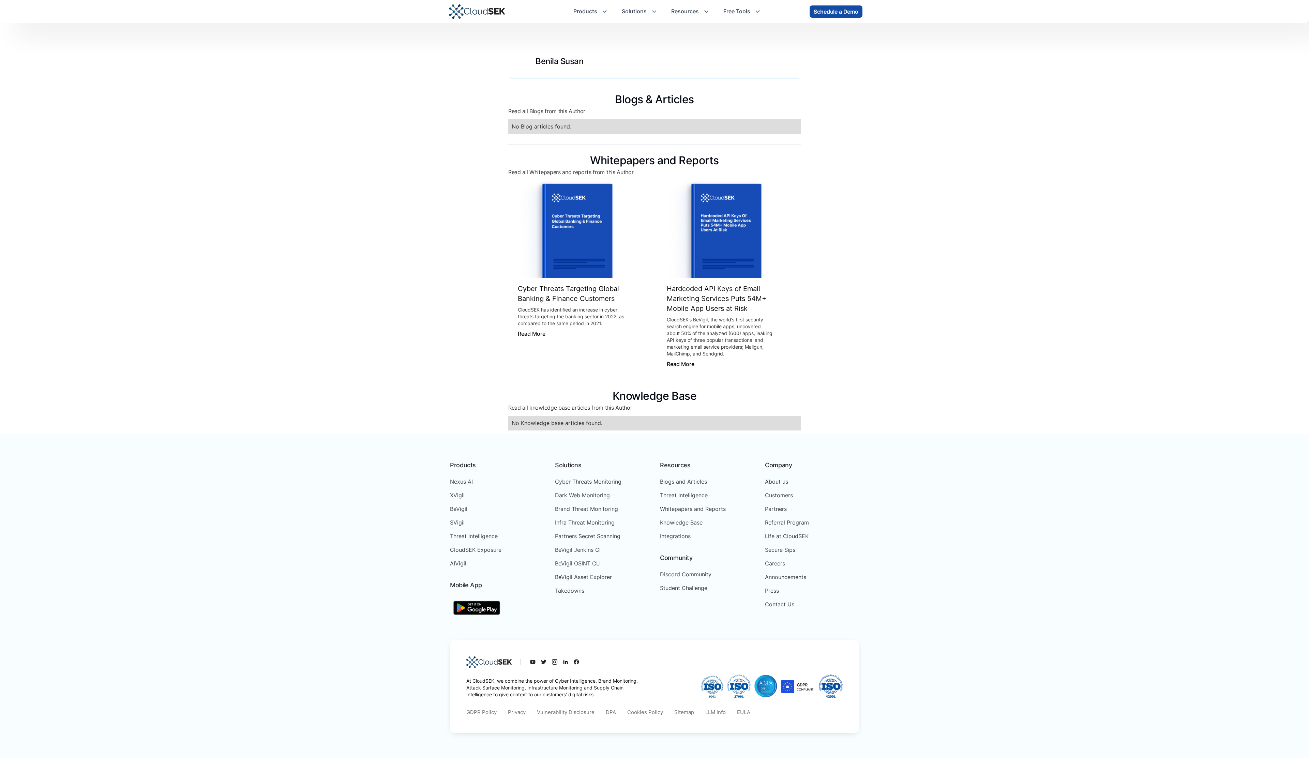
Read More (531, 333)
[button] (591, 11)
